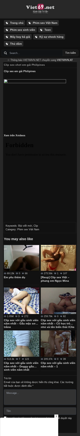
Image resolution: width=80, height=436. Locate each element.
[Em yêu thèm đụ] (21, 258)
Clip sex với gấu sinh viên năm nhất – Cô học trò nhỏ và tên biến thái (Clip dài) (58, 323)
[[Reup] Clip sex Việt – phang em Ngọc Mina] (58, 258)
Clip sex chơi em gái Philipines (24, 64)
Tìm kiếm (70, 52)
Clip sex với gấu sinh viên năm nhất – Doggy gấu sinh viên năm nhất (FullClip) (21, 366)
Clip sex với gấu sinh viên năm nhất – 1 (58, 364)
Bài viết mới (25, 225)
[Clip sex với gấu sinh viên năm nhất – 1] (58, 343)
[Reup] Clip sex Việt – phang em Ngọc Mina (55, 279)
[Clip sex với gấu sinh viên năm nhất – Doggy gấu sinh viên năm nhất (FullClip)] (21, 343)
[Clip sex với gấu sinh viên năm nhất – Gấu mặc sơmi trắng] (21, 301)
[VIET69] (40, 9)
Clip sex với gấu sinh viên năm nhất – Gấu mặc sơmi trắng (21, 323)
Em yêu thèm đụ (14, 277)
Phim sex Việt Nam (28, 229)
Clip (36, 225)
